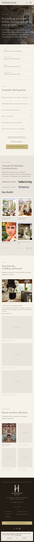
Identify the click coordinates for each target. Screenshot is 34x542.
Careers (8, 516)
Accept (24, 538)
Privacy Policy (18, 534)
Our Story (8, 514)
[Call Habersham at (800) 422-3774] (27, 2)
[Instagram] (17, 528)
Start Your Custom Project (17, 523)
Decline (9, 538)
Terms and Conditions (22, 514)
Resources (8, 511)
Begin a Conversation (17, 146)
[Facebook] (14, 528)
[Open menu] (30, 2)
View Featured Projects (17, 137)
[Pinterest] (19, 528)
